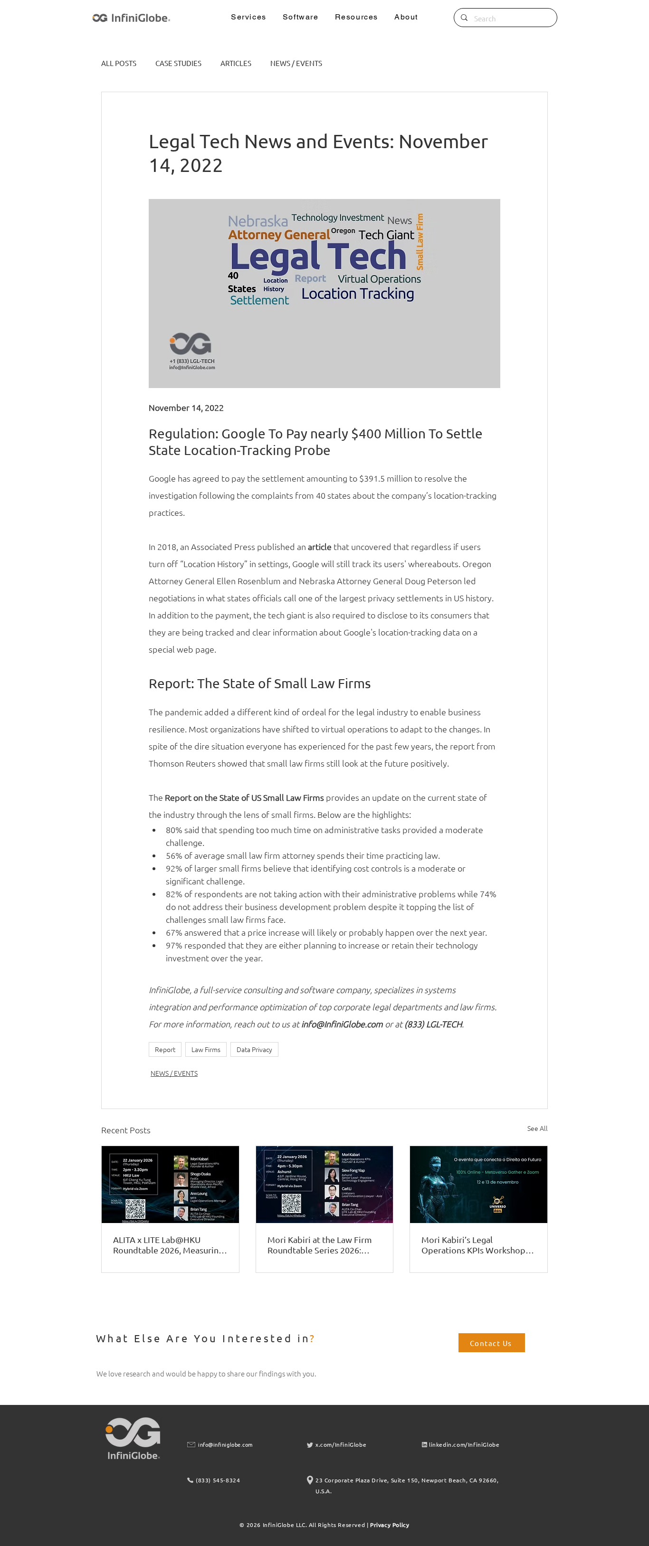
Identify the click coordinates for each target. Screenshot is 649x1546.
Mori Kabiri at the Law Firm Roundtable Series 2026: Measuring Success (319, 1244)
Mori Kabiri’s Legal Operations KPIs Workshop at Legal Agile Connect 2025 (478, 1244)
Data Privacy (254, 1049)
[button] (249, 17)
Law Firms (205, 1049)
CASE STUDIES (178, 62)
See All (537, 1128)
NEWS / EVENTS (296, 62)
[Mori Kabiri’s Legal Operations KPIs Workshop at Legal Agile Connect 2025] (478, 1184)
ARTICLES (235, 62)
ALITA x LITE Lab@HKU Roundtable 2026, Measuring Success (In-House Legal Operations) (168, 1244)
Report (165, 1049)
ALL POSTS (118, 62)
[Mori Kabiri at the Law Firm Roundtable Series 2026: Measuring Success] (324, 1184)
